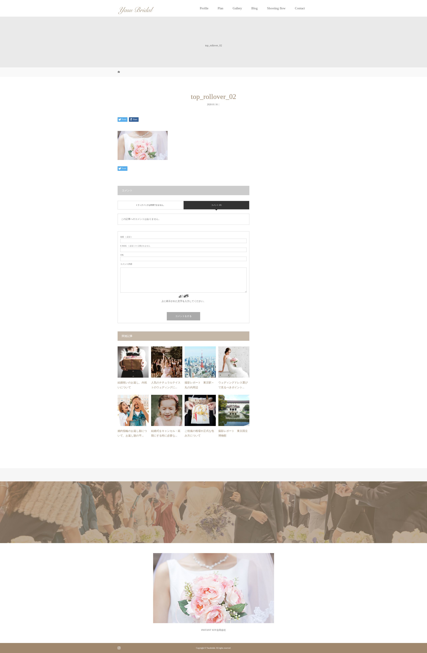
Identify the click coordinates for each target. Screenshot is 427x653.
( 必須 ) (126, 237)
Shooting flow (276, 8)
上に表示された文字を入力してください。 (183, 301)
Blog (254, 8)
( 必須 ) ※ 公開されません (135, 246)
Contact (300, 8)
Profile (204, 8)
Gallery (237, 8)
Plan (220, 8)
